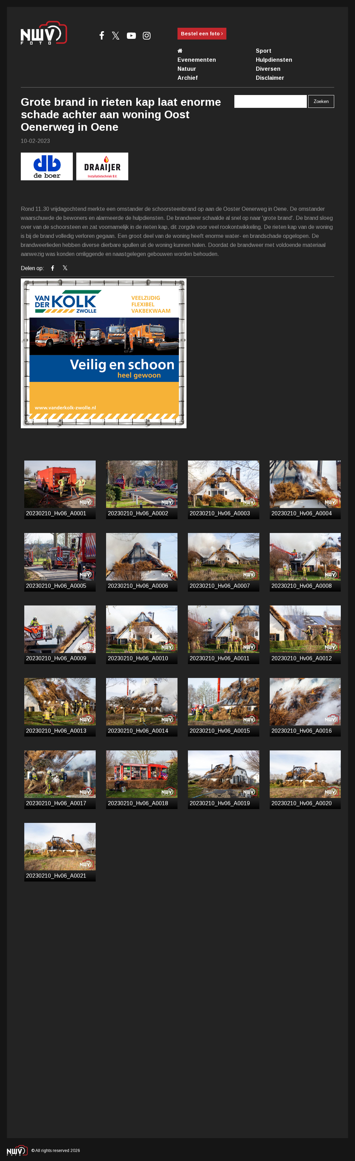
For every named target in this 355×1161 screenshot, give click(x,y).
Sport (263, 51)
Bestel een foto (201, 33)
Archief (188, 78)
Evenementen (197, 60)
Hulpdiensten (274, 60)
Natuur (187, 69)
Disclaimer (270, 78)
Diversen (268, 69)
